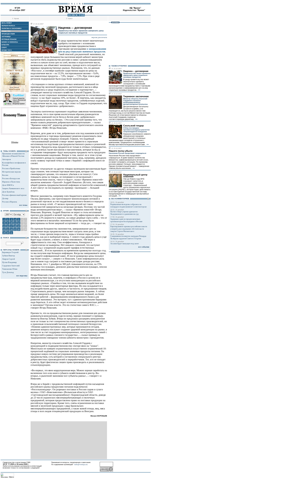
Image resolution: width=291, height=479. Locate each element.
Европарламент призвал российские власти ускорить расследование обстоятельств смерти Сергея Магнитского (128, 228)
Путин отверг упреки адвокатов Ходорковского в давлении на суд (124, 212)
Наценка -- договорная (135, 71)
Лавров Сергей (8, 259)
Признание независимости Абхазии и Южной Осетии (13, 154)
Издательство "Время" (134, 10)
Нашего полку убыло (120, 151)
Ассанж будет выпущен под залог (124, 243)
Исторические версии (11, 172)
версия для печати (99, 37)
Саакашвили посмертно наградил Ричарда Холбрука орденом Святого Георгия (128, 237)
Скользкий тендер (133, 125)
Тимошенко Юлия (9, 269)
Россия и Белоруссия (11, 178)
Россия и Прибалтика (11, 168)
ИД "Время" (135, 8)
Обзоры (14, 142)
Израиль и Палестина (11, 182)
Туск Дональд (8, 272)
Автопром (6, 159)
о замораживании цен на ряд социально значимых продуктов (82, 50)
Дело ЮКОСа (8, 185)
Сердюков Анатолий (11, 265)
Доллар (5, 198)
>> (139, 90)
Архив (16, 18)
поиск (70, 18)
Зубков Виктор (8, 255)
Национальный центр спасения (135, 175)
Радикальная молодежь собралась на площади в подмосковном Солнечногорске (128, 205)
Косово (5, 175)
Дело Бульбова (8, 192)
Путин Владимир (9, 262)
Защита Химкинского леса (13, 188)
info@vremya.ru (81, 464)
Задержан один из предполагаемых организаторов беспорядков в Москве (126, 220)
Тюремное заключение (136, 96)
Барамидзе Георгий (10, 252)
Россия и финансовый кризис (14, 195)
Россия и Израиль (9, 202)
